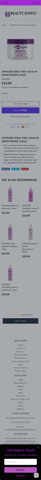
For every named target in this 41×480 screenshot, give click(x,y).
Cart (37, 3)
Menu (6, 3)
